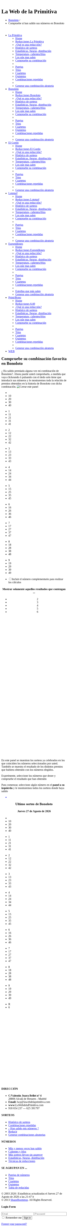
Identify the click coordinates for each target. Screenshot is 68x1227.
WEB (11, 351)
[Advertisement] (34, 650)
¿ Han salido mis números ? (23, 1128)
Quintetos (20, 76)
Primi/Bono (14, 297)
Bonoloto (13, 20)
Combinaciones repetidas (29, 79)
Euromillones (15, 243)
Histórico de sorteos (26, 47)
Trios (18, 69)
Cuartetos (20, 73)
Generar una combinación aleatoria (34, 85)
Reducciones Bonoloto (27, 95)
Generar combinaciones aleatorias (26, 1134)
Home (18, 38)
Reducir (12, 1131)
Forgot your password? (14, 1223)
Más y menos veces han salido (25, 1148)
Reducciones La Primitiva (29, 41)
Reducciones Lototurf (27, 199)
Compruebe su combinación (30, 60)
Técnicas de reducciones (21, 1161)
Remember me (13, 1217)
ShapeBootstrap (19, 1199)
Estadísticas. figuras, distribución (33, 51)
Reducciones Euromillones (30, 250)
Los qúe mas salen (25, 57)
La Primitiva (15, 35)
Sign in (27, 1217)
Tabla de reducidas (18, 1187)
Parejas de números (19, 1174)
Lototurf (12, 193)
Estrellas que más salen (28, 291)
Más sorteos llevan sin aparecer (25, 1154)
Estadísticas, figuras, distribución (26, 1157)
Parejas (19, 66)
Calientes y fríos (17, 1151)
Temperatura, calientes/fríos (30, 54)
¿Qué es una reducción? (28, 44)
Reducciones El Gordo (27, 148)
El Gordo (13, 142)
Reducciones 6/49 (25, 303)
